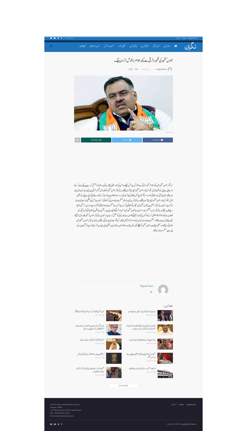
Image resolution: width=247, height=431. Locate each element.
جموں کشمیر (156, 46)
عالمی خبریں (133, 46)
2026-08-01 (99, 358)
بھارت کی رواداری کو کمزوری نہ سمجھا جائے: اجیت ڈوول (142, 311)
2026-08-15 (150, 315)
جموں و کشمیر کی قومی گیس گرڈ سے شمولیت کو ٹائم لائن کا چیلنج (89, 311)
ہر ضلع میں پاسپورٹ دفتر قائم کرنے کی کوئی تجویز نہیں (90, 354)
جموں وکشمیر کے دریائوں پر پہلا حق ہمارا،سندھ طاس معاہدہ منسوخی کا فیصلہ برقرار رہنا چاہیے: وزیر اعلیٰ (90, 327)
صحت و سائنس (109, 46)
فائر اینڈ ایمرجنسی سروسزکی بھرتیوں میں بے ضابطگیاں (142, 368)
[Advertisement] (170, 18)
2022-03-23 (146, 69)
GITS (177, 424)
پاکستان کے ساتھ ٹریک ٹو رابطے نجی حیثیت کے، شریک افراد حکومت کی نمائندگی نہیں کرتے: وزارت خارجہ (141, 327)
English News (192, 38)
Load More (123, 386)
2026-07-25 (99, 375)
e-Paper (184, 38)
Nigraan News (162, 69)
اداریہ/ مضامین (95, 46)
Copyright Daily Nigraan (187, 424)
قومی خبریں (144, 46)
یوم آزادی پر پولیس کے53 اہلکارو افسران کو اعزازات (142, 340)
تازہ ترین (167, 46)
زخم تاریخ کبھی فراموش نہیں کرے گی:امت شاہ (92, 340)
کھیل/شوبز (121, 46)
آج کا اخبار (82, 46)
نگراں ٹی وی (178, 38)
